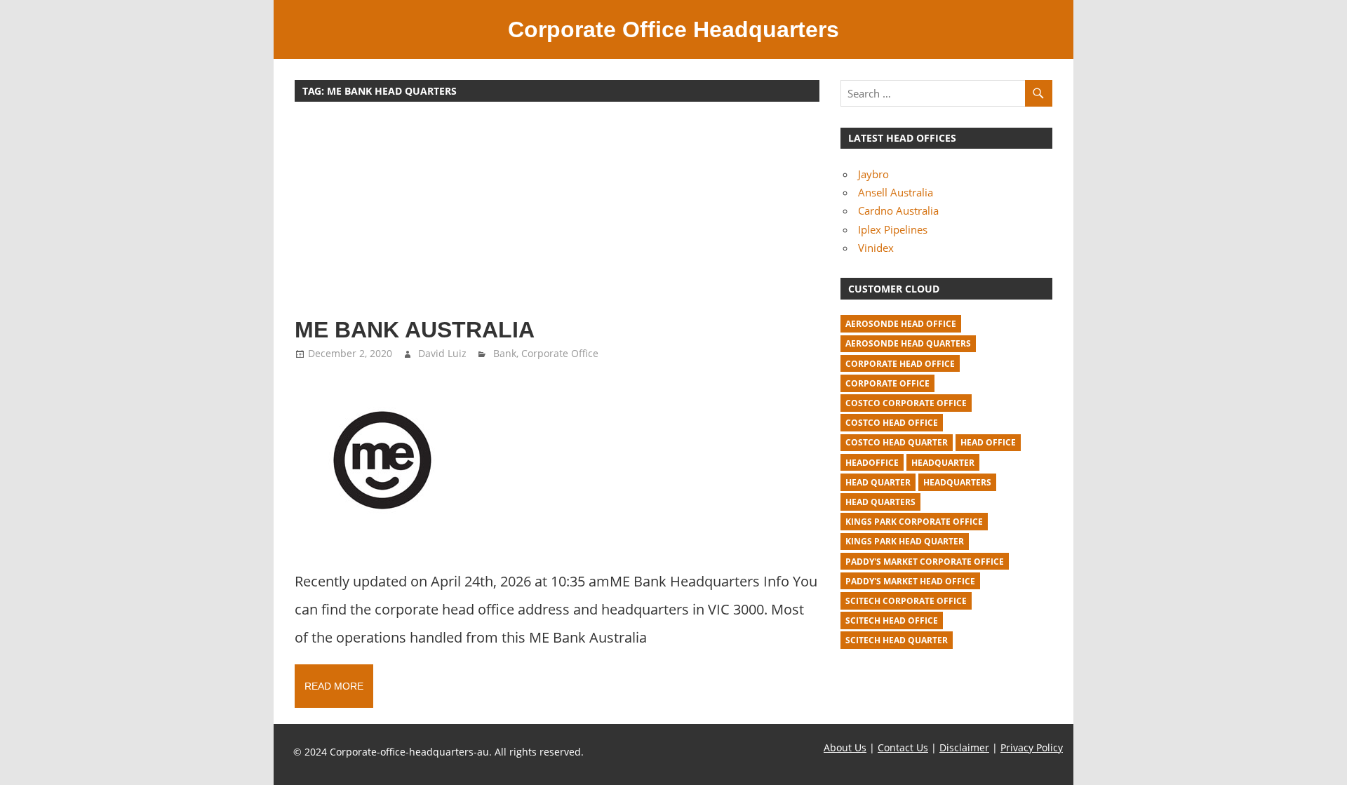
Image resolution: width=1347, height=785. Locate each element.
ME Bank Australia (415, 329)
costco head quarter (896, 442)
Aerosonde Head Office (900, 324)
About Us (845, 747)
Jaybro (873, 174)
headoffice (872, 463)
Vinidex (876, 248)
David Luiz (442, 353)
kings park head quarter (904, 541)
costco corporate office (906, 403)
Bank (504, 353)
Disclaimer (964, 747)
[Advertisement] (557, 216)
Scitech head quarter (896, 640)
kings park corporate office (914, 522)
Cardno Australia (898, 210)
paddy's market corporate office (924, 562)
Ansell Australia (895, 192)
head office (988, 442)
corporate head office (900, 364)
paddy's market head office (910, 581)
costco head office (891, 423)
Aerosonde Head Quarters (908, 343)
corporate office (887, 383)
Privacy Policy (1031, 747)
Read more (333, 686)
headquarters (957, 482)
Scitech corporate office (906, 601)
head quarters (880, 502)
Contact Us (903, 747)
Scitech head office (891, 620)
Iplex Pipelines (892, 229)
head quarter (878, 482)
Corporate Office (559, 353)
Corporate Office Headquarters (673, 29)
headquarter (942, 463)
